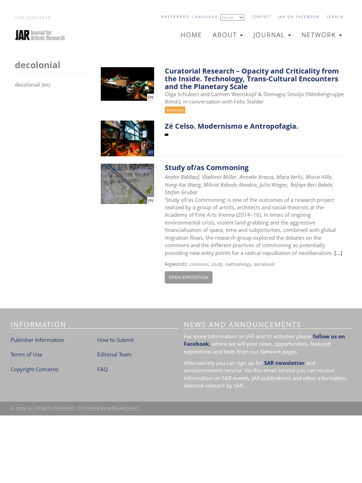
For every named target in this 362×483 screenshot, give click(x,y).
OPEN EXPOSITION (189, 277)
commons (199, 264)
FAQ (102, 369)
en (150, 97)
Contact (261, 16)
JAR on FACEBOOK (299, 16)
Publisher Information (37, 339)
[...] (338, 252)
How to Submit (115, 339)
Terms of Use (26, 354)
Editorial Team (114, 354)
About (226, 34)
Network (320, 34)
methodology (238, 264)
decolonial (264, 264)
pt (150, 152)
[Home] (43, 35)
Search (335, 16)
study (217, 264)
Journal (270, 34)
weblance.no (123, 408)
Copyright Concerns (34, 369)
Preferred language (189, 16)
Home (191, 34)
